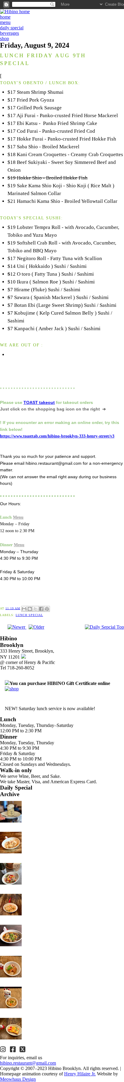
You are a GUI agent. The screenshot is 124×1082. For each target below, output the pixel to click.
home (5, 16)
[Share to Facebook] (41, 609)
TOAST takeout (39, 402)
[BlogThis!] (30, 609)
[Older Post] (36, 627)
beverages (9, 33)
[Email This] (24, 609)
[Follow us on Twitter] (23, 1050)
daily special (11, 27)
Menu (18, 517)
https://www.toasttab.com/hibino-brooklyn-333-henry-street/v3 (57, 436)
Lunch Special (29, 615)
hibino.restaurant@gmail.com (28, 1063)
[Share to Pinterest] (47, 609)
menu (5, 22)
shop (4, 38)
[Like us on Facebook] (13, 1050)
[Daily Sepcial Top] (104, 627)
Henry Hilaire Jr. (80, 1073)
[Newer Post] (17, 627)
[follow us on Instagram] (3, 1050)
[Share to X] (36, 609)
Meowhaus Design (18, 1079)
